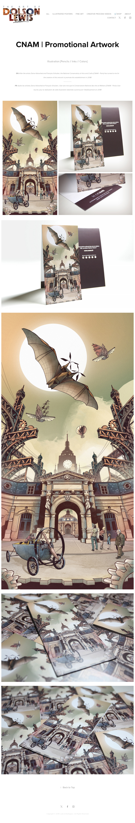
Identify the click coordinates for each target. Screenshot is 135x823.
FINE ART (80, 14)
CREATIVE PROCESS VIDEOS (99, 14)
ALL (47, 14)
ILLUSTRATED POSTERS (62, 14)
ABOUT (128, 14)
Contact (111, 17)
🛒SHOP (118, 14)
